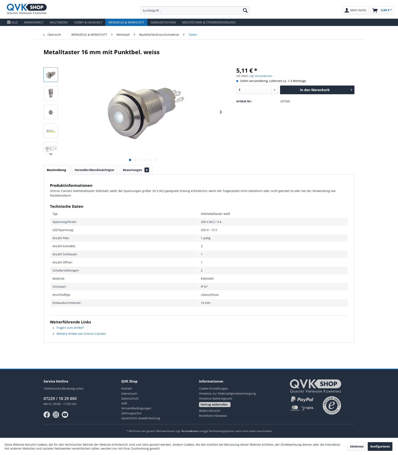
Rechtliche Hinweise (213, 416)
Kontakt (126, 388)
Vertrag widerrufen (214, 404)
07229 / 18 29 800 (60, 398)
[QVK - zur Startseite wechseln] (26, 9)
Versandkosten (190, 431)
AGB (124, 403)
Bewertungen (135, 170)
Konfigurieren (380, 446)
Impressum (129, 393)
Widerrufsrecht (209, 411)
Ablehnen (357, 446)
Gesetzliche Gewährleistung (140, 418)
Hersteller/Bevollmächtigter (94, 170)
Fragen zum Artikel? (70, 328)
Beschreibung (56, 170)
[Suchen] (245, 10)
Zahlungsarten (131, 413)
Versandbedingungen (136, 408)
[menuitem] (195, 10)
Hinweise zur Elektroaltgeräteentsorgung (227, 393)
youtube (65, 415)
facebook (47, 415)
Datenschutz (130, 398)
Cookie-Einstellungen (213, 388)
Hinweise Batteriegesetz (215, 398)
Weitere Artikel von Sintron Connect (81, 334)
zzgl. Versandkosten (260, 76)
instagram (56, 415)
